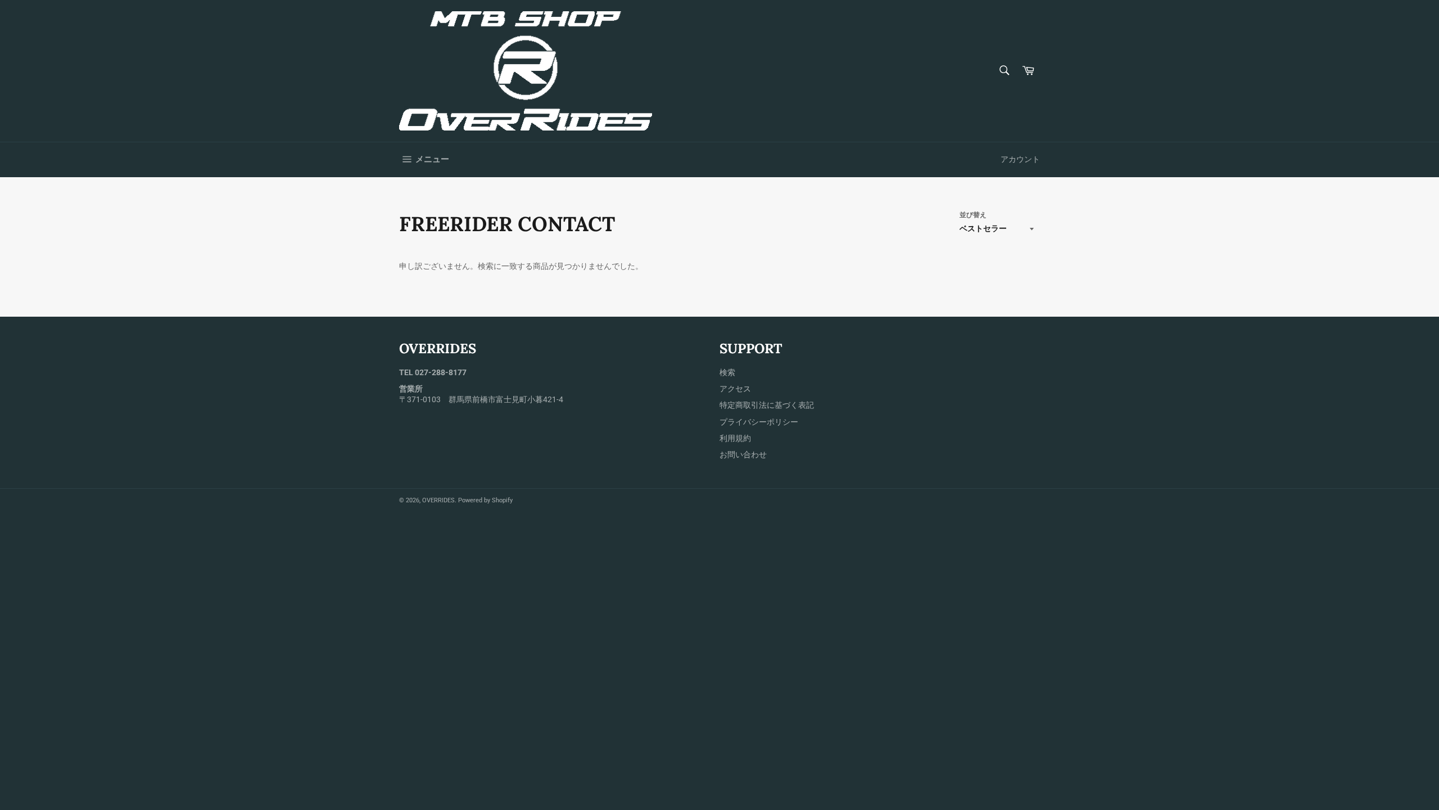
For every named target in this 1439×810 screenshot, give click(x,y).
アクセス (735, 388)
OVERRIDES (438, 500)
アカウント (1020, 159)
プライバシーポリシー (759, 421)
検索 (727, 372)
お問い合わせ (743, 454)
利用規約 (735, 438)
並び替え (973, 215)
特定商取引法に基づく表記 (767, 405)
